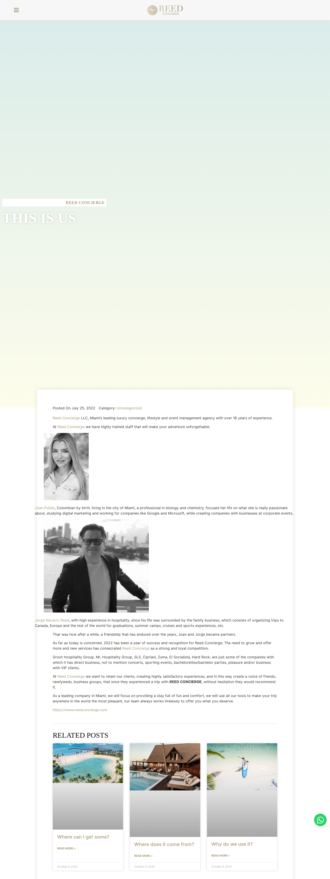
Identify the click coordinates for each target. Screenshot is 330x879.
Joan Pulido (45, 508)
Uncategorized (129, 408)
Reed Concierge (66, 418)
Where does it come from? (164, 844)
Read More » (66, 848)
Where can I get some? (83, 837)
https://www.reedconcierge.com (80, 710)
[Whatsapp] (320, 820)
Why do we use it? (232, 844)
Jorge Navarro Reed (52, 620)
